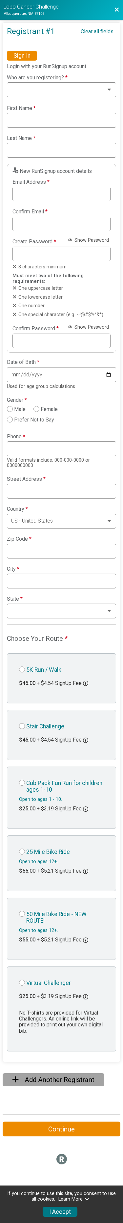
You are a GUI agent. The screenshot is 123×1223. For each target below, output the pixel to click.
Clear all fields (97, 31)
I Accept (60, 1212)
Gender (17, 400)
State (15, 599)
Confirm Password (35, 329)
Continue (61, 1129)
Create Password (34, 242)
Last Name (21, 138)
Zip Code (19, 539)
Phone (16, 437)
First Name (21, 108)
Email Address (31, 182)
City (13, 569)
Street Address (26, 479)
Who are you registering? (37, 78)
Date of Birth (23, 362)
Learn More (70, 1199)
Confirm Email (30, 212)
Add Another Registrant (58, 1080)
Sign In (22, 55)
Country (17, 509)
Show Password (91, 240)
